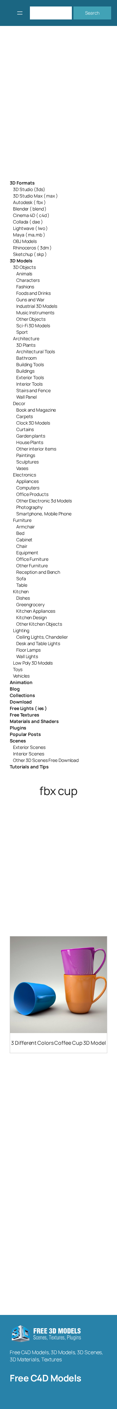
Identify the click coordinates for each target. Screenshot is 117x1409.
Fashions (25, 286)
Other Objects (31, 319)
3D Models (21, 261)
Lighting (21, 630)
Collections (22, 695)
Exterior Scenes (29, 747)
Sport (22, 332)
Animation (21, 682)
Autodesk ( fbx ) (29, 202)
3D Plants (25, 345)
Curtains (25, 429)
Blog (15, 689)
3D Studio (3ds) (29, 189)
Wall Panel (26, 397)
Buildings (25, 371)
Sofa (21, 578)
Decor (19, 403)
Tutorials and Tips (29, 767)
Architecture (26, 338)
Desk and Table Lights (38, 643)
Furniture (22, 520)
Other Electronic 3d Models (44, 501)
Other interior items (36, 449)
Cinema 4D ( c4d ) (31, 215)
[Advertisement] (58, 107)
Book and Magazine (36, 410)
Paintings (25, 455)
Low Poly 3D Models (33, 663)
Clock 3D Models (33, 423)
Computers (27, 488)
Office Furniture (32, 559)
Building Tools (30, 364)
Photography (29, 507)
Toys (17, 669)
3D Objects (24, 267)
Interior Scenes (28, 754)
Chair (21, 546)
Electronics (24, 475)
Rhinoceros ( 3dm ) (32, 248)
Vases (22, 468)
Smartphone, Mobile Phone (44, 514)
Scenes (18, 741)
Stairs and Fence (33, 390)
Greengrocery (30, 604)
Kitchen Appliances (35, 611)
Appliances (27, 481)
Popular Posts (25, 734)
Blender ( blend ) (29, 209)
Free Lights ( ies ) (28, 708)
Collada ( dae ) (28, 222)
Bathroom (26, 358)
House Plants (29, 442)
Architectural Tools (35, 351)
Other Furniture (32, 565)
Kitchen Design (31, 617)
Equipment (27, 552)
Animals (24, 274)
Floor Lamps (28, 650)
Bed (20, 533)
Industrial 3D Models (36, 306)
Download (21, 702)
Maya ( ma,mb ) (29, 235)
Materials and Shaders (34, 721)
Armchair (25, 527)
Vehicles (21, 676)
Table (21, 585)
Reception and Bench (38, 572)
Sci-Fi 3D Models (33, 325)
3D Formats (22, 183)
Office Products (32, 494)
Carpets (24, 416)
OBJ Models (25, 241)
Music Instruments (35, 312)
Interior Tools (29, 384)
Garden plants (30, 436)
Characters (28, 280)
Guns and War (30, 299)
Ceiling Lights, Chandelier (42, 637)
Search (92, 13)
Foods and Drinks (33, 293)
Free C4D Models (45, 1378)
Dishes (23, 598)
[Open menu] (20, 13)
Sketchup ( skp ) (29, 254)
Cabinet (24, 539)
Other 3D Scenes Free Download (46, 760)
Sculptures (27, 462)
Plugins (18, 728)
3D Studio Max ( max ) (35, 196)
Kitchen (21, 591)
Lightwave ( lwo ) (30, 228)
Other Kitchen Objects (39, 624)
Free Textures (24, 715)
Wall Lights (27, 656)
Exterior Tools (30, 377)
